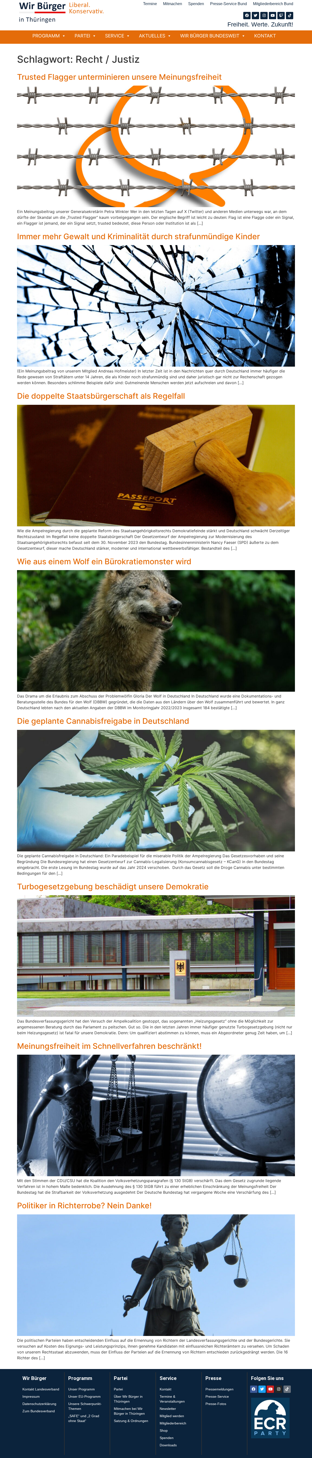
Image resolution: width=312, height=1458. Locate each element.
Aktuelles (152, 36)
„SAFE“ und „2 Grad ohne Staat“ (83, 1418)
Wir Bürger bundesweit (209, 36)
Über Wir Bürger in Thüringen (128, 1399)
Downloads (168, 1445)
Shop (164, 1430)
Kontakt (265, 36)
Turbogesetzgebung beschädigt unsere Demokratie (113, 886)
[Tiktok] (289, 15)
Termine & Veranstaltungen (172, 1399)
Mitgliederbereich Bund (273, 4)
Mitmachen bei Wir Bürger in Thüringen (129, 1411)
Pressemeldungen (219, 1389)
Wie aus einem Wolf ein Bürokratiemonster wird (104, 561)
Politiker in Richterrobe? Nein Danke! (84, 1205)
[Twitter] (255, 15)
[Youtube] (272, 15)
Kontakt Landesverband (40, 1389)
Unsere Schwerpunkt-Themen (85, 1406)
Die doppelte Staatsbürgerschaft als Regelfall (101, 396)
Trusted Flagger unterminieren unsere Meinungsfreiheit (119, 77)
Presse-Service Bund (228, 4)
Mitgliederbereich (173, 1423)
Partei (82, 36)
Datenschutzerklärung (39, 1404)
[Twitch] (281, 15)
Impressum (31, 1396)
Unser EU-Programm (84, 1396)
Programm (46, 36)
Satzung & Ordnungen (131, 1421)
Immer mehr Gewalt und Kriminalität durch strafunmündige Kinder (138, 236)
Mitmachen (172, 4)
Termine (150, 4)
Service (114, 36)
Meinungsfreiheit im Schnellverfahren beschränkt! (109, 1046)
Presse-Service (217, 1396)
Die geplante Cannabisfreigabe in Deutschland (103, 721)
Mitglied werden (172, 1416)
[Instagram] (264, 15)
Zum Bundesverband (38, 1411)
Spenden (196, 4)
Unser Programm (81, 1389)
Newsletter (168, 1409)
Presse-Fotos (215, 1404)
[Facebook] (247, 15)
